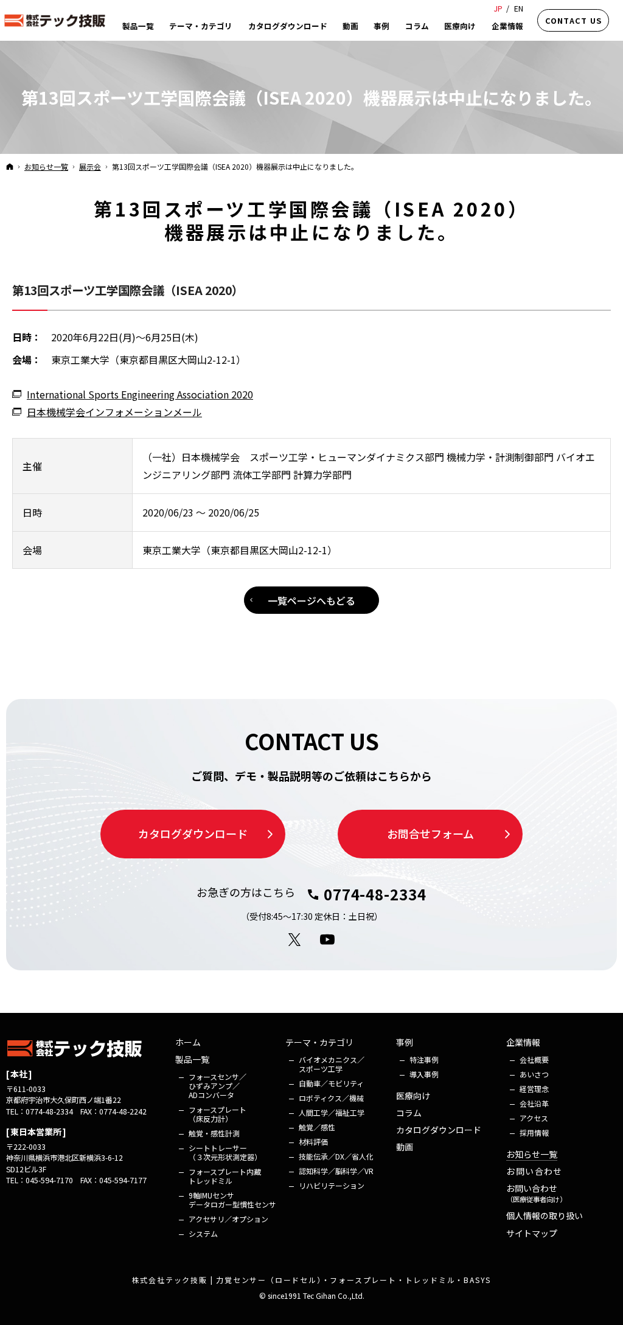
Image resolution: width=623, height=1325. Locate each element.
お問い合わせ (534, 1171)
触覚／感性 (317, 1127)
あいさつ (534, 1074)
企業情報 (523, 1042)
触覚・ (214, 1133)
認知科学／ (336, 1170)
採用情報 (534, 1132)
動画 (404, 1147)
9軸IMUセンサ (232, 1200)
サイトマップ (531, 1233)
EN (518, 8)
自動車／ (331, 1083)
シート (225, 1152)
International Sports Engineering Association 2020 (140, 394)
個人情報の (544, 1216)
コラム (409, 1113)
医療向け (413, 1096)
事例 (404, 1042)
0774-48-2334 (375, 894)
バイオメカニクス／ (331, 1064)
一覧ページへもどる (311, 600)
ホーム (188, 1042)
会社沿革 (534, 1103)
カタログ (438, 1130)
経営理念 (534, 1088)
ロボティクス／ (331, 1097)
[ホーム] (9, 166)
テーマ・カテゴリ (319, 1042)
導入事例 (424, 1074)
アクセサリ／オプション (228, 1218)
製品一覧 (192, 1059)
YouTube (328, 940)
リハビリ (331, 1185)
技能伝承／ (336, 1156)
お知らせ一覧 (531, 1154)
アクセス (534, 1117)
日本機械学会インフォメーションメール (114, 412)
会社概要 (534, 1059)
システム (203, 1233)
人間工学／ (331, 1112)
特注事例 (424, 1059)
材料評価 (313, 1141)
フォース (217, 1085)
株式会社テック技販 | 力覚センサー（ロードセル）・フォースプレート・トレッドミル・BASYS (312, 1280)
